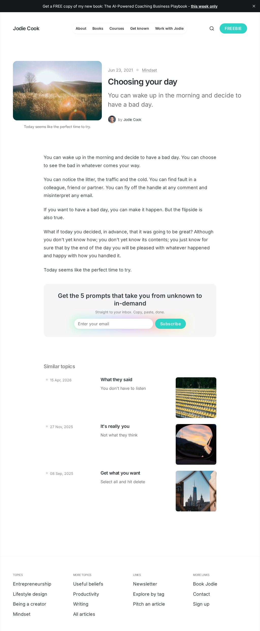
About (81, 28)
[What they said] (130, 397)
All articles (84, 614)
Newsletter (145, 584)
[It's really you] (130, 444)
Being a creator (29, 604)
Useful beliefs (88, 584)
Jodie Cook (132, 119)
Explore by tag (148, 594)
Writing (80, 604)
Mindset (149, 70)
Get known (139, 28)
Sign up (201, 604)
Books (97, 28)
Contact (201, 594)
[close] (254, 6)
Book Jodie (205, 584)
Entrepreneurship (32, 584)
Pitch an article (149, 604)
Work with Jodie (169, 28)
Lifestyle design (30, 594)
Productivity (86, 594)
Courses (116, 28)
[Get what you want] (130, 491)
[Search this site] (212, 28)
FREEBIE (233, 28)
